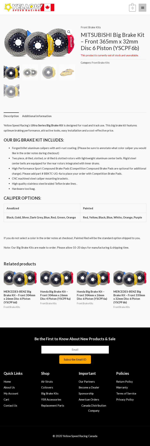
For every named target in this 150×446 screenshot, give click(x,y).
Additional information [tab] (37, 116)
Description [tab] (11, 116)
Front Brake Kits (91, 27)
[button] (69, 32)
